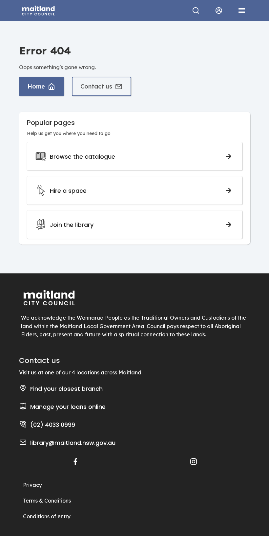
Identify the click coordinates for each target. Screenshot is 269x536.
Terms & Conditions (47, 500)
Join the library (71, 225)
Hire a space (68, 191)
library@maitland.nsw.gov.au (72, 443)
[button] (218, 10)
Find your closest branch (66, 389)
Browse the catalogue (82, 156)
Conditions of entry (47, 516)
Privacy (32, 485)
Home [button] (36, 86)
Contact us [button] (96, 86)
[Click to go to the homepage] (38, 10)
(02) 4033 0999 (52, 425)
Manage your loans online (68, 407)
